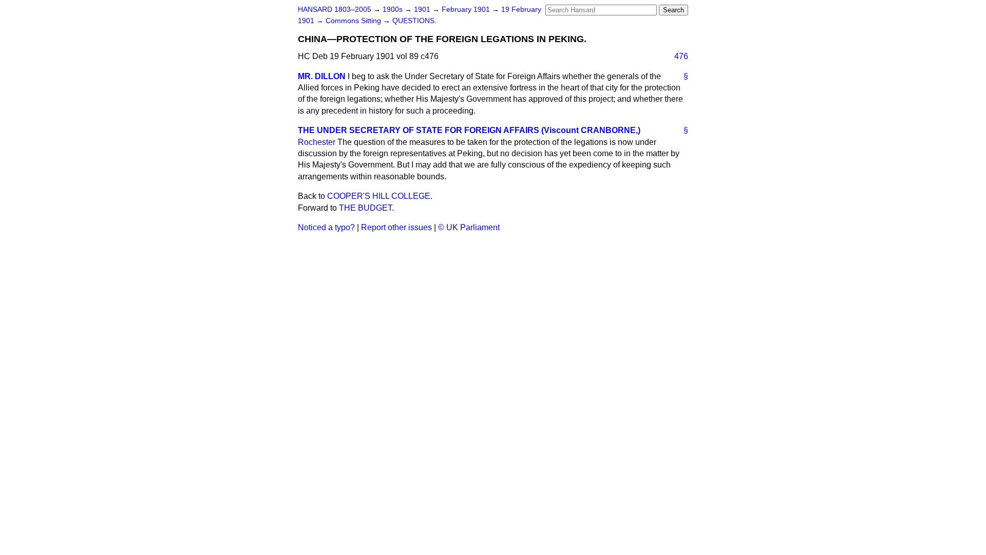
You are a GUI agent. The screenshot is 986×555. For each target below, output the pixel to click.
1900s (394, 9)
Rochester (316, 142)
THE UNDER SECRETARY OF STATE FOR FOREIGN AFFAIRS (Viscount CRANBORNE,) (469, 130)
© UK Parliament (469, 227)
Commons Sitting (354, 21)
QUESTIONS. (414, 21)
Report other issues (396, 227)
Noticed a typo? (326, 227)
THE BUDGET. (366, 207)
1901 (423, 9)
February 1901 (467, 9)
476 (681, 56)
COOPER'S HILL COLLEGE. (379, 196)
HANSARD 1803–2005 (334, 9)
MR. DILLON (322, 76)
